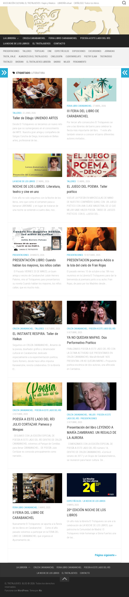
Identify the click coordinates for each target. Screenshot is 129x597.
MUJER (67, 62)
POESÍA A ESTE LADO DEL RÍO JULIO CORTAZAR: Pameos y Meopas (34, 424)
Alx (40, 590)
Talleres (26, 51)
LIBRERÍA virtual (65, 3)
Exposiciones (78, 51)
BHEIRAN (19, 62)
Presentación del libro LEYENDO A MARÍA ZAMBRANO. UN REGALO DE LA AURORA (91, 432)
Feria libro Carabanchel (63, 38)
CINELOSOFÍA (56, 56)
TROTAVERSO (106, 56)
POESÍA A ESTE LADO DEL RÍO (95, 38)
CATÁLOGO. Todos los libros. (86, 3)
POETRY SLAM (90, 56)
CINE (50, 51)
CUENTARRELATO (73, 56)
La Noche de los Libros (16, 43)
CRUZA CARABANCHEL (34, 38)
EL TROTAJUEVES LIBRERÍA (39, 62)
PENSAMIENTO (79, 62)
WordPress (23, 590)
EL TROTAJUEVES (41, 43)
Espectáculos (62, 51)
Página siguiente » (105, 555)
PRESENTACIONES (11, 51)
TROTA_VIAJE (9, 56)
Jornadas (109, 51)
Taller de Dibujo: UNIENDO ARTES (35, 118)
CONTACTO (59, 43)
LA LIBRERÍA (9, 38)
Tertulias (39, 51)
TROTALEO (7, 62)
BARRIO (57, 62)
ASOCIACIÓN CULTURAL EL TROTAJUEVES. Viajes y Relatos (29, 3)
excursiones (95, 51)
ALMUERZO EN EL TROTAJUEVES (33, 56)
